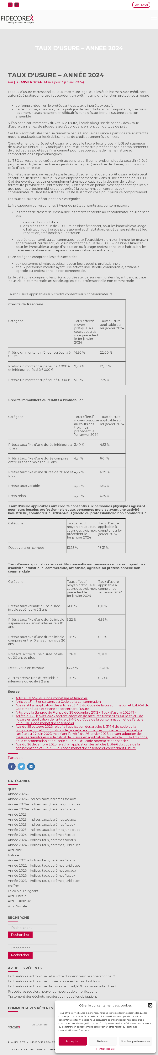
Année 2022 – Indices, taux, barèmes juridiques (44, 865)
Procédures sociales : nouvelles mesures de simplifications (52, 991)
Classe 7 (53, 1049)
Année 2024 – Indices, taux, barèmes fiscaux (42, 835)
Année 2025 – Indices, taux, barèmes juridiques (44, 830)
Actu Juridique (19, 901)
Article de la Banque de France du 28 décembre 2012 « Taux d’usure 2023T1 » (76, 712)
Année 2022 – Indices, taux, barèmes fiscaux (42, 860)
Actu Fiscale (17, 896)
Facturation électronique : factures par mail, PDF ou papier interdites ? (62, 986)
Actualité (15, 850)
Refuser (102, 1041)
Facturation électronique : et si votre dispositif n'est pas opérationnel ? (61, 976)
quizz (12, 789)
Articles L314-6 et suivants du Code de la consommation (58, 702)
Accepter (73, 1041)
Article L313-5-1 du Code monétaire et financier (51, 698)
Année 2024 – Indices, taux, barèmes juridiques (44, 845)
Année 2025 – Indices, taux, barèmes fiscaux (41, 824)
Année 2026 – (18, 794)
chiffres (13, 886)
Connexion (141, 4)
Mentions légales (105, 1048)
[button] (150, 1005)
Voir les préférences (135, 1041)
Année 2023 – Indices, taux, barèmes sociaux (42, 870)
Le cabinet (39, 1024)
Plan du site (16, 1042)
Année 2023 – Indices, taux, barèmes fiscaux (42, 875)
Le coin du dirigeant (23, 891)
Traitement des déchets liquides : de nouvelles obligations (52, 996)
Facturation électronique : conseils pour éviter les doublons (54, 981)
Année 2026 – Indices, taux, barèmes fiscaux (41, 809)
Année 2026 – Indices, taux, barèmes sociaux (42, 799)
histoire (13, 855)
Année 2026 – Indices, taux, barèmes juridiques (44, 804)
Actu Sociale (17, 906)
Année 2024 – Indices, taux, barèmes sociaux (42, 840)
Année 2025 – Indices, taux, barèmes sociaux (42, 819)
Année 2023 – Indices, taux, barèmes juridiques (44, 881)
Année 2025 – (18, 814)
